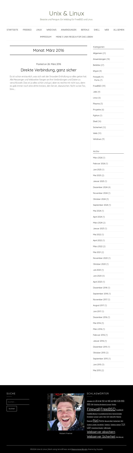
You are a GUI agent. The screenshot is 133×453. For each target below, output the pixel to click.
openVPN (113, 417)
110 (103, 400)
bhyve (96, 71)
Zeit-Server (120, 437)
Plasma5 (89, 421)
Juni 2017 (97, 311)
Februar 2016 (99, 335)
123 (106, 401)
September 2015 (100, 358)
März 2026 (97, 157)
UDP (89, 427)
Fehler (114, 404)
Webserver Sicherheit (101, 436)
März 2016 (97, 329)
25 (96, 400)
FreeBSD (27, 30)
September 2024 (100, 205)
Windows (51, 30)
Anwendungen (68, 30)
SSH (122, 421)
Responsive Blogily (79, 449)
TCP (123, 424)
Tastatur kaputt (116, 425)
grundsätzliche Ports (105, 414)
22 (94, 401)
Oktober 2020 (99, 264)
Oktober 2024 (99, 199)
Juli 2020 (97, 270)
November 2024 (100, 193)
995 (88, 404)
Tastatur (107, 425)
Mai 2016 (97, 323)
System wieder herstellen (95, 425)
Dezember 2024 (100, 187)
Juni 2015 (97, 364)
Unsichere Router (97, 428)
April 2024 (97, 217)
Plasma (96, 103)
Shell (97, 30)
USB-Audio (107, 428)
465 (115, 400)
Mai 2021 (97, 252)
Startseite (12, 30)
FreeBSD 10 (119, 410)
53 (98, 401)
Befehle (85, 30)
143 (109, 400)
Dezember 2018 (100, 287)
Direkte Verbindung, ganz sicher (49, 69)
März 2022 (97, 246)
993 (122, 400)
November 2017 (100, 299)
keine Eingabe (117, 414)
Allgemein (119, 30)
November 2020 (100, 258)
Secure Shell (109, 421)
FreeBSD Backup (92, 414)
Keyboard (90, 417)
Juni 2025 (97, 169)
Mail (104, 417)
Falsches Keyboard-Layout (102, 404)
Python (96, 115)
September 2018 (100, 293)
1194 (92, 404)
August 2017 (98, 305)
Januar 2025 (98, 181)
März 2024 (97, 222)
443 (112, 401)
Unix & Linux (66, 13)
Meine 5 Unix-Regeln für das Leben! (74, 37)
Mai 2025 (97, 175)
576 (118, 400)
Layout (96, 417)
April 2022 (97, 240)
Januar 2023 (98, 228)
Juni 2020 (97, 276)
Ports (96, 80)
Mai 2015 (97, 370)
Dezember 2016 (100, 317)
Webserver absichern (101, 432)
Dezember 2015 (100, 347)
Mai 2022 (97, 234)
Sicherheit (97, 127)
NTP (108, 417)
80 (100, 401)
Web (107, 30)
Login (101, 417)
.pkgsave (90, 401)
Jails (95, 92)
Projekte (97, 109)
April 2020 (97, 282)
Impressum (45, 37)
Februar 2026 (99, 163)
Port (95, 420)
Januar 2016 (98, 341)
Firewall (96, 77)
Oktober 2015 (99, 352)
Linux (39, 30)
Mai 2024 (97, 211)
